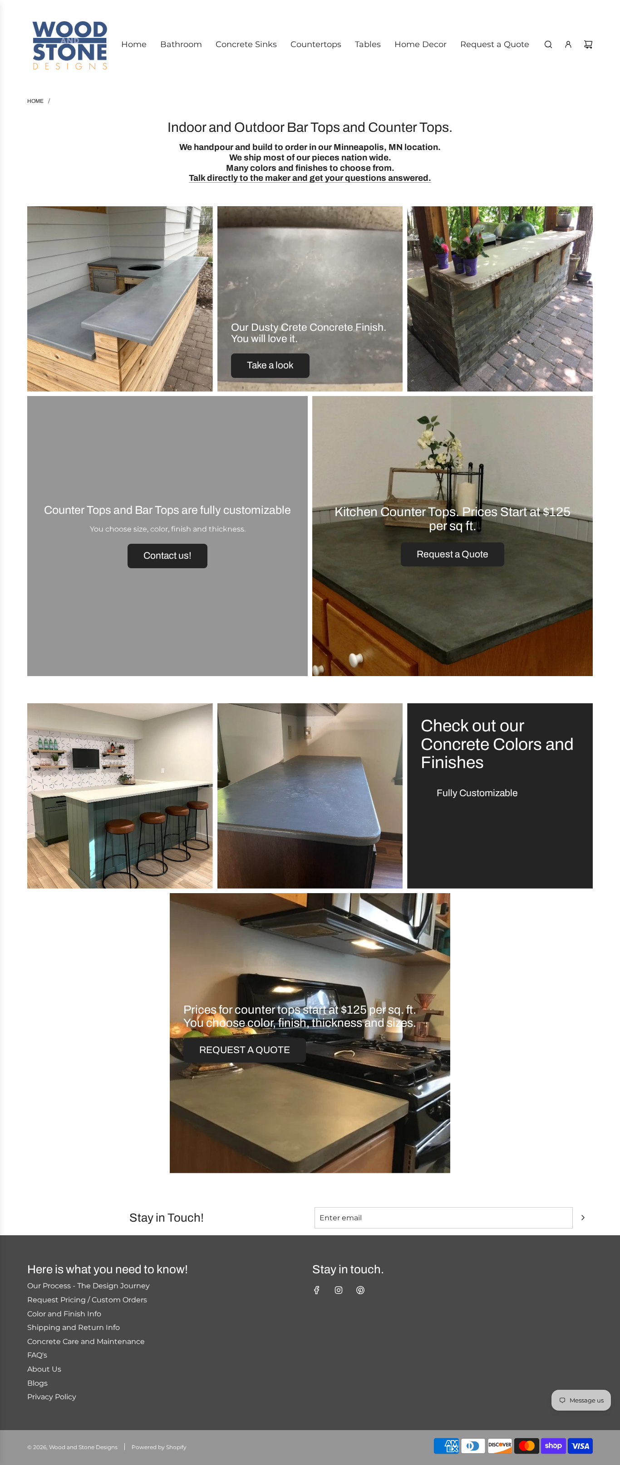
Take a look (270, 365)
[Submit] (583, 1218)
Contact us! (167, 556)
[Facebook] (317, 1290)
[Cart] (588, 44)
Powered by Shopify (159, 1447)
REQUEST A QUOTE (244, 1050)
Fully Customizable (477, 793)
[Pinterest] (360, 1290)
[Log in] (568, 44)
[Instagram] (339, 1290)
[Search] (548, 44)
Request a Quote (452, 554)
